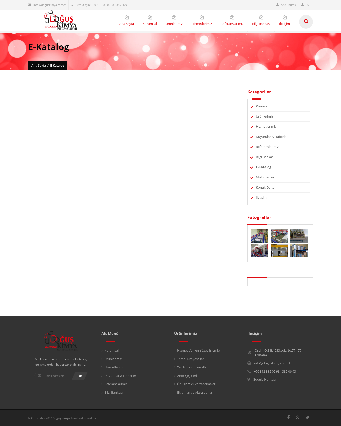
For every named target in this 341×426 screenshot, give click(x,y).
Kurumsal (263, 106)
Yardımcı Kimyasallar (192, 367)
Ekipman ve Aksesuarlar (194, 392)
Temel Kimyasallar (190, 359)
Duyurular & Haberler (272, 136)
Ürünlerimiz (264, 116)
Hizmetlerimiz (266, 126)
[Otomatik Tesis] (280, 250)
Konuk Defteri (266, 187)
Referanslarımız (267, 146)
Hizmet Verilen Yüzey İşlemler (199, 350)
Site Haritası (288, 5)
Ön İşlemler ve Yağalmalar (196, 384)
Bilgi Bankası (265, 157)
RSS (308, 5)
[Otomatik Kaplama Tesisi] (260, 250)
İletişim (261, 197)
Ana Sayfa (38, 65)
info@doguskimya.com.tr (49, 5)
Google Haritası (264, 379)
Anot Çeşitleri (187, 375)
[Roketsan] (260, 235)
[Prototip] (280, 235)
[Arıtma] (299, 250)
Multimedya (265, 177)
